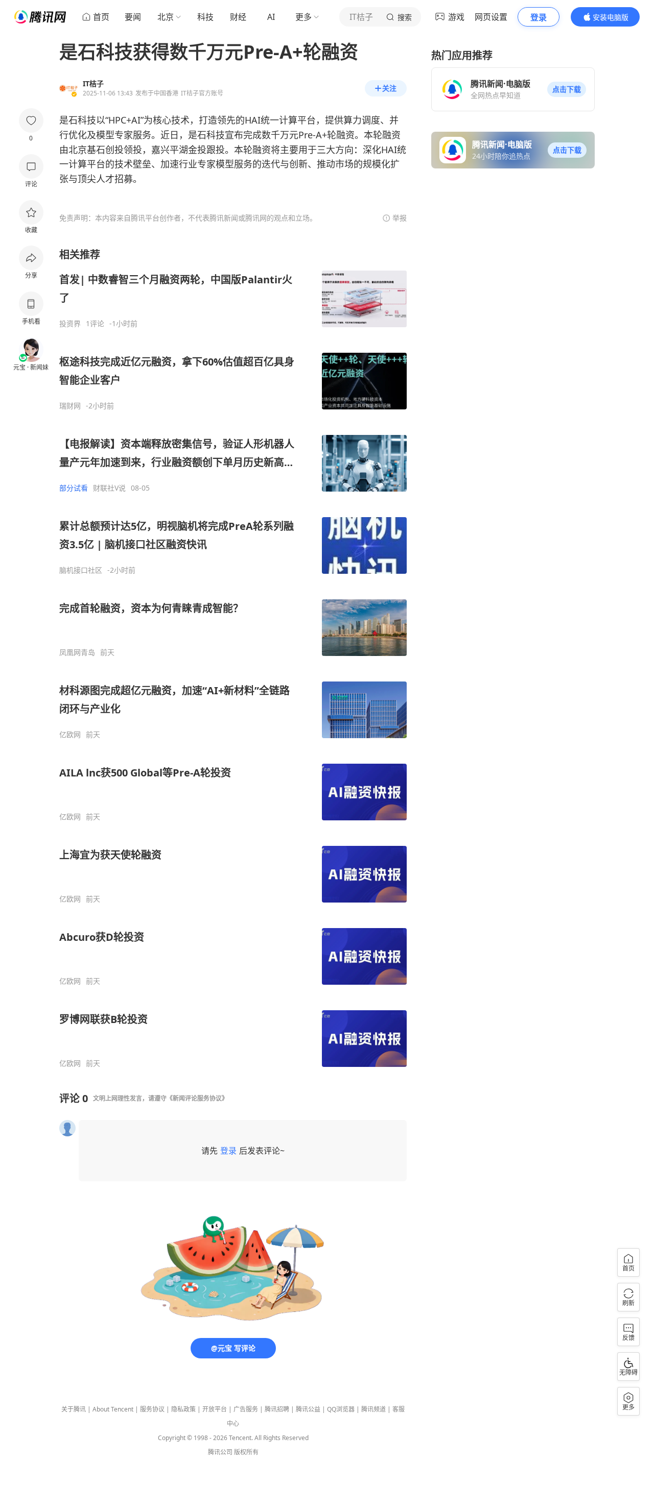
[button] (566, 89)
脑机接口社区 (80, 570)
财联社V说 (109, 488)
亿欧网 (70, 734)
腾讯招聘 (277, 1409)
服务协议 (152, 1409)
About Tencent (112, 1409)
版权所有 (246, 1452)
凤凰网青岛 (77, 652)
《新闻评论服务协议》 (197, 1098)
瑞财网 (70, 405)
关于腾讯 (73, 1409)
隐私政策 (183, 1409)
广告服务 (245, 1409)
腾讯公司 (220, 1452)
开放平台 (214, 1409)
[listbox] (233, 658)
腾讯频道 (373, 1409)
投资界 (70, 323)
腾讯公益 (308, 1409)
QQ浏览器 (341, 1409)
